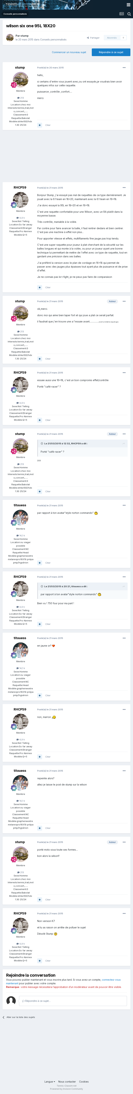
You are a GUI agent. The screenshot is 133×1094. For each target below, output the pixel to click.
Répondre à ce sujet (111, 52)
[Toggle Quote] (42, 443)
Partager (94, 37)
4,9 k (22, 217)
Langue (49, 1081)
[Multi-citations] (39, 125)
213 (22, 97)
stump (24, 35)
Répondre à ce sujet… (38, 1000)
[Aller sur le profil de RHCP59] (20, 200)
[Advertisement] (43, 158)
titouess (20, 505)
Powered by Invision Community (66, 1089)
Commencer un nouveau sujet (69, 52)
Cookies (84, 1081)
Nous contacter (67, 1081)
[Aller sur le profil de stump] (10, 37)
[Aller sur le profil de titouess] (20, 517)
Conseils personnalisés (53, 39)
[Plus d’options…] (124, 68)
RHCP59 (20, 187)
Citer (48, 125)
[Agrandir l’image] (96, 512)
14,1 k (22, 535)
